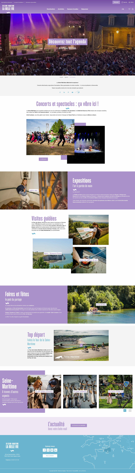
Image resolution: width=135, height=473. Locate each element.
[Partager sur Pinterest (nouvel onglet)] (68, 92)
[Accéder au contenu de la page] (67, 70)
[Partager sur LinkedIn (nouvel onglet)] (64, 92)
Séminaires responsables (31, 2)
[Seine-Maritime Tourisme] (7, 9)
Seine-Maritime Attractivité (6, 2)
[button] (132, 9)
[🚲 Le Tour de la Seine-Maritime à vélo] (81, 345)
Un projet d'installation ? (19, 2)
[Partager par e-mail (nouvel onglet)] (72, 92)
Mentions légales (62, 470)
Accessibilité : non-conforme (79, 470)
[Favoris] (129, 9)
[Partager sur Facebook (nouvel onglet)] (60, 92)
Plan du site (69, 470)
